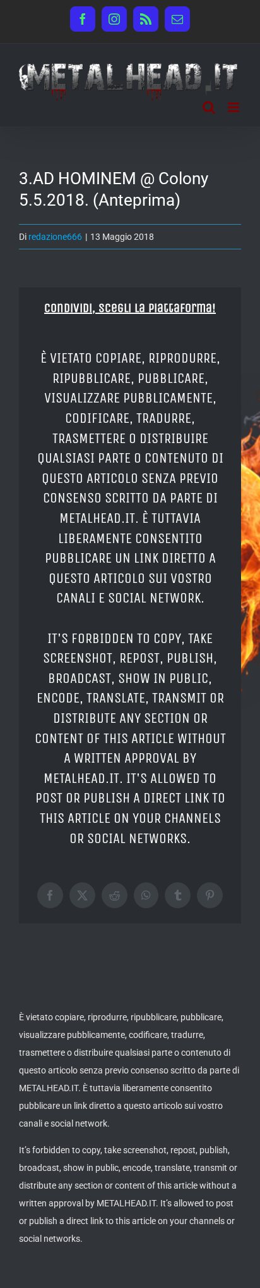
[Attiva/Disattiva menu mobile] (234, 107)
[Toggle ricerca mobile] (209, 107)
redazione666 (55, 237)
